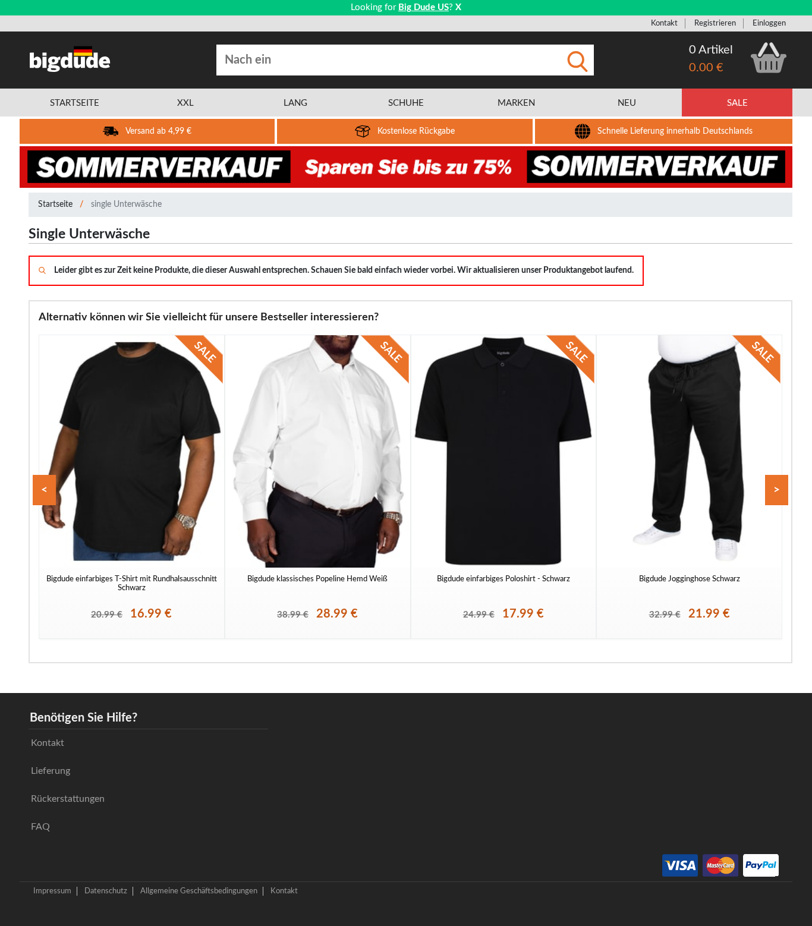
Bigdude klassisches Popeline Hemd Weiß (317, 578)
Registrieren (715, 23)
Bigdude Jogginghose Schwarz (689, 578)
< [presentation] (44, 490)
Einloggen (769, 23)
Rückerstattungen (68, 799)
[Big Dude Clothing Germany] (70, 59)
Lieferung (50, 771)
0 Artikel (711, 50)
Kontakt (664, 23)
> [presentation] (776, 490)
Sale (737, 103)
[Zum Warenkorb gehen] (768, 57)
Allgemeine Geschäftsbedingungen (198, 890)
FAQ (40, 826)
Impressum (52, 890)
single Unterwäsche (126, 204)
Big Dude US (423, 7)
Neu (627, 103)
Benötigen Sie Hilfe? (83, 718)
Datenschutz (105, 890)
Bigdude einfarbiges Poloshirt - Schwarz (503, 578)
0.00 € (706, 68)
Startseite (55, 204)
